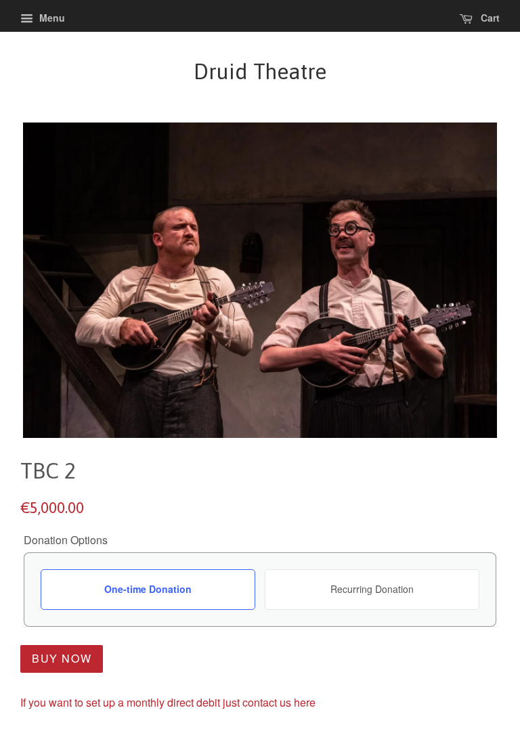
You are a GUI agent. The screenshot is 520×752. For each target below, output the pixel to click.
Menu (51, 17)
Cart (489, 17)
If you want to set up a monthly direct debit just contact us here (168, 702)
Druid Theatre (260, 71)
